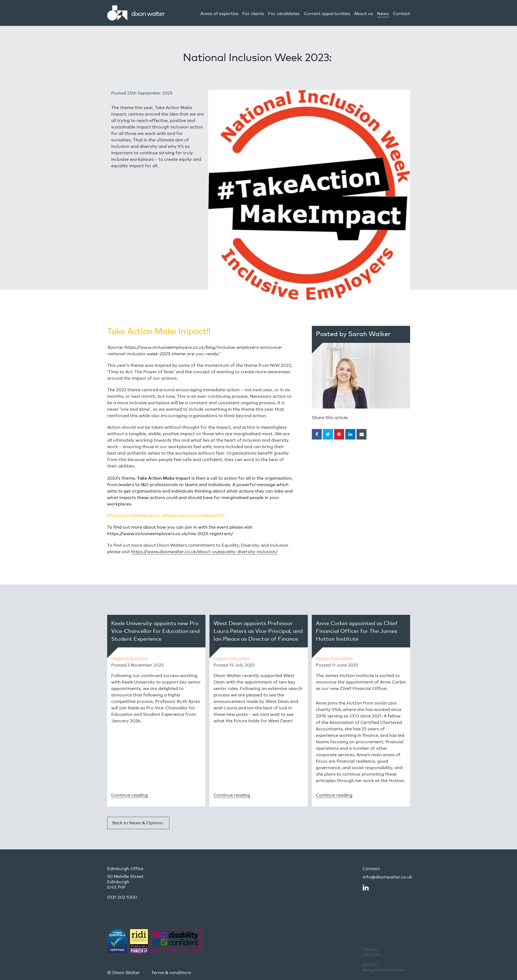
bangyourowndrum (383, 967)
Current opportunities (327, 13)
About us (363, 13)
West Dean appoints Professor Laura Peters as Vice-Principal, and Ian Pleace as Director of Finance (258, 631)
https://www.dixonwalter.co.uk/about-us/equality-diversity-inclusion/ (204, 551)
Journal (371, 952)
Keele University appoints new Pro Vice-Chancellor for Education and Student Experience (155, 631)
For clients (253, 13)
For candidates (284, 13)
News (383, 13)
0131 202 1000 (122, 897)
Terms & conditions (171, 972)
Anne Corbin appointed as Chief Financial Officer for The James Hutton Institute (357, 631)
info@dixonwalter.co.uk (387, 877)
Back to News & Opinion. (138, 822)
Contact (401, 13)
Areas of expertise (219, 13)
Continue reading (129, 795)
